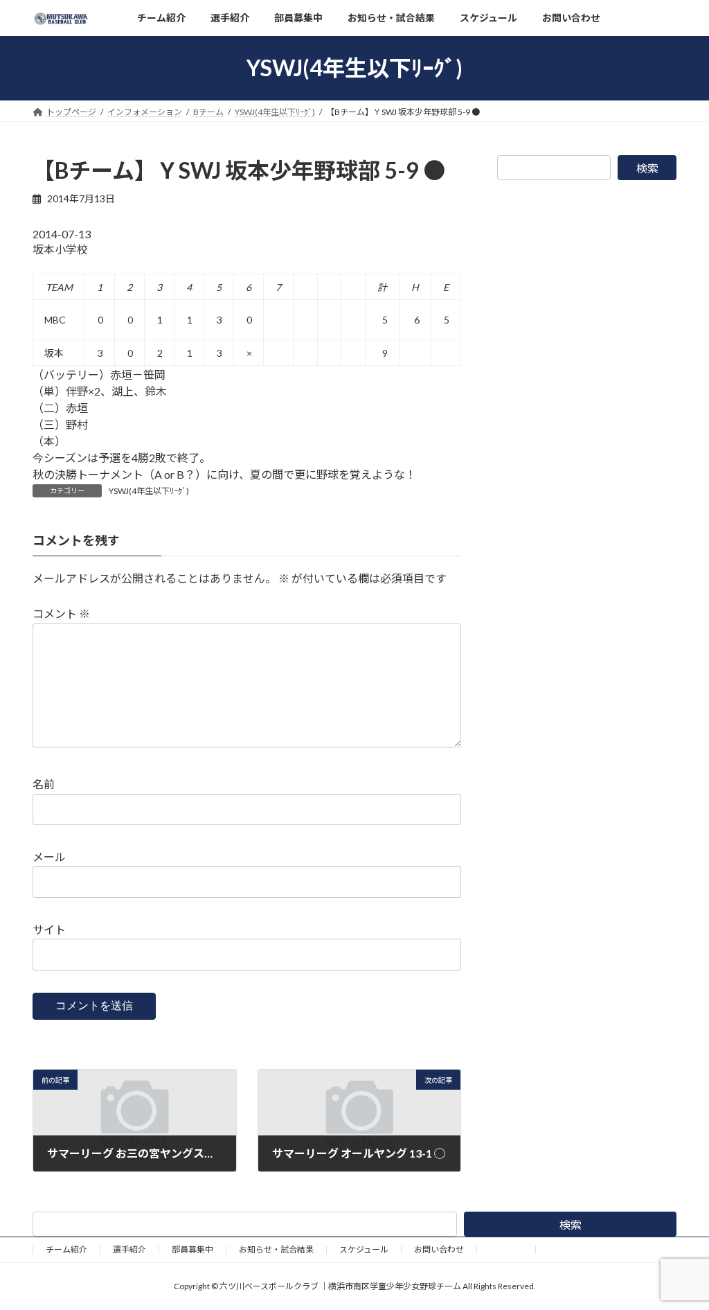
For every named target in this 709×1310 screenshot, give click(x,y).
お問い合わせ (439, 1249)
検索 (647, 168)
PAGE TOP (678, 1257)
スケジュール (363, 1249)
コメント (61, 613)
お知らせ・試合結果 (276, 1249)
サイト (49, 929)
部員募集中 (192, 1249)
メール (49, 856)
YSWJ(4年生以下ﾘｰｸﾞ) (149, 491)
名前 (44, 783)
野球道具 (506, 1249)
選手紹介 (129, 1249)
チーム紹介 (66, 1249)
